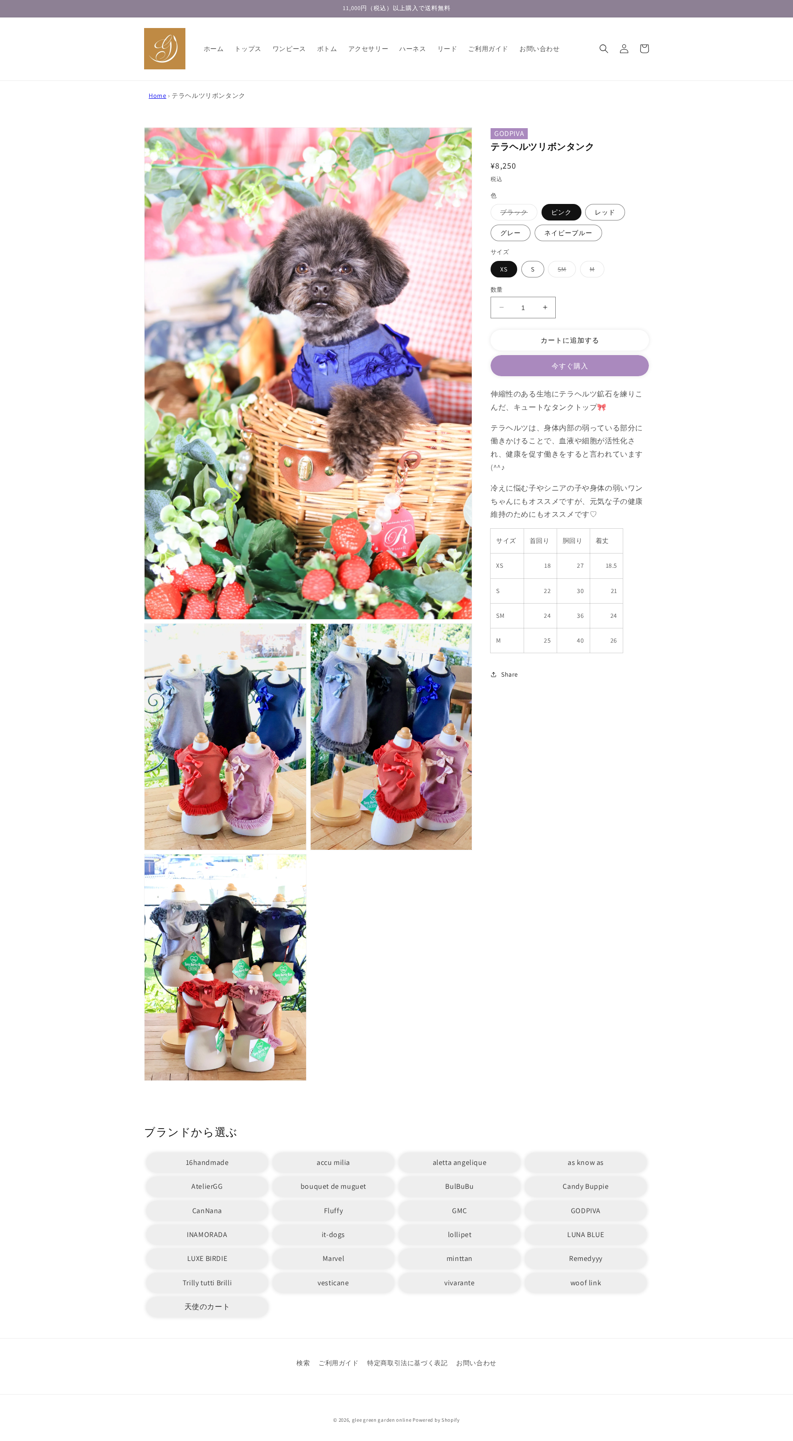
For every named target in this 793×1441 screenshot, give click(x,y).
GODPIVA (509, 133)
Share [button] (509, 674)
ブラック (517, 214)
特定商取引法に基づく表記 (407, 1363)
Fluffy (333, 1210)
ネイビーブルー (568, 233)
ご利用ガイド (338, 1363)
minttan (460, 1258)
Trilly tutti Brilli (207, 1283)
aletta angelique (460, 1162)
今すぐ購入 (570, 366)
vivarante (459, 1283)
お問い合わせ (476, 1363)
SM (565, 270)
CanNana (207, 1210)
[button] (604, 49)
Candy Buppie (586, 1186)
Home (157, 95)
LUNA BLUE (585, 1234)
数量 (497, 289)
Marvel (334, 1258)
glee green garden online (382, 1420)
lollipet (460, 1234)
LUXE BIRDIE (207, 1258)
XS (504, 269)
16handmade (207, 1162)
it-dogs (333, 1234)
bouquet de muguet (333, 1186)
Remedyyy (586, 1258)
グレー (510, 233)
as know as (586, 1162)
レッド (605, 212)
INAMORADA (207, 1234)
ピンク (561, 212)
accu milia (333, 1162)
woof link (585, 1283)
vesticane (333, 1283)
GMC (459, 1210)
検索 (303, 1363)
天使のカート (207, 1306)
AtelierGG (207, 1186)
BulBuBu (459, 1186)
